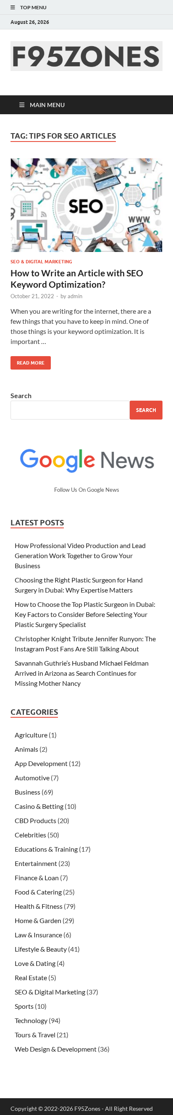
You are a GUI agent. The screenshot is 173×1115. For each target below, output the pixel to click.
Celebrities (30, 835)
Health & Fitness (39, 906)
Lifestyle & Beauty (41, 949)
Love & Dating (35, 963)
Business (27, 792)
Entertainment (36, 863)
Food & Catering (38, 892)
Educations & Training (46, 849)
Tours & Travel (35, 1035)
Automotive (32, 778)
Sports (24, 1006)
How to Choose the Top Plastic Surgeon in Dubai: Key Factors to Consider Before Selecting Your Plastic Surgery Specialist (85, 614)
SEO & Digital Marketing (41, 262)
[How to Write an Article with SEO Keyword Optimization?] (86, 205)
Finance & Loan (37, 878)
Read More (27, 361)
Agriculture (31, 735)
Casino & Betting (39, 806)
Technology (31, 1020)
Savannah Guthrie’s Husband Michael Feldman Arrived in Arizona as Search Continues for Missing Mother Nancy (82, 673)
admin (75, 296)
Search (20, 395)
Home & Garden (38, 920)
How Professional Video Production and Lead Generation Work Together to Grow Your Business (80, 555)
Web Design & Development (56, 1049)
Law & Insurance (38, 935)
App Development (41, 763)
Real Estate (31, 977)
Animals (26, 749)
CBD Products (35, 820)
